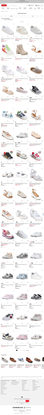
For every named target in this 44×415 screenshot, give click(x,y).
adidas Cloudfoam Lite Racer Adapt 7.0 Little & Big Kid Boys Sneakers (36, 99)
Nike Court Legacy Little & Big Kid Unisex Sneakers (21, 326)
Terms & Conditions (16, 413)
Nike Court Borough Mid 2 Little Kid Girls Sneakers (21, 306)
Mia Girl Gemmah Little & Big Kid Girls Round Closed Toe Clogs (36, 79)
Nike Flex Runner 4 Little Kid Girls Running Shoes (7, 265)
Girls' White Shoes (13, 376)
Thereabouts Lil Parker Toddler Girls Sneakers (6, 59)
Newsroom (34, 385)
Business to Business (36, 381)
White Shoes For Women (18, 376)
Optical (23, 387)
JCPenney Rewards (3, 384)
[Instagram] (15, 407)
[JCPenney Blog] (22, 407)
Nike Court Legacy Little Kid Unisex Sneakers (36, 345)
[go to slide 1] (7, 96)
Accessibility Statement (22, 411)
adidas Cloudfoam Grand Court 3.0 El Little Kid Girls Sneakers (21, 243)
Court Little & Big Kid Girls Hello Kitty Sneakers (21, 79)
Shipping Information (4, 387)
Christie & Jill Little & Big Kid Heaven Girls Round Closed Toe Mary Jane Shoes (7, 79)
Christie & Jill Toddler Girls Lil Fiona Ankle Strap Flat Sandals (7, 203)
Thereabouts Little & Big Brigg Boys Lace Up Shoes (35, 39)
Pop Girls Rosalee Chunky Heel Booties (21, 58)
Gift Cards (2, 391)
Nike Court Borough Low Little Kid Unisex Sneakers (21, 144)
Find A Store (23, 381)
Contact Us (2, 385)
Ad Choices (21, 413)
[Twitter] (13, 407)
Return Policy (3, 386)
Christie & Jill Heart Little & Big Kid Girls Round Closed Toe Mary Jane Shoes (35, 224)
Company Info (35, 384)
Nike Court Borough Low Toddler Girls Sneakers (20, 285)
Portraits (23, 386)
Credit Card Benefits (14, 384)
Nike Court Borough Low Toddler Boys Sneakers (35, 265)
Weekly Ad (23, 384)
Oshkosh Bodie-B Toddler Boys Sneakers (7, 345)
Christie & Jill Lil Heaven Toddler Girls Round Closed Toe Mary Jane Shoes (21, 224)
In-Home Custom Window (25, 390)
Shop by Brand (35, 389)
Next (27, 350)
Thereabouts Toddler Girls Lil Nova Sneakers (21, 38)
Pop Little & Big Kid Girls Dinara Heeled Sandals (21, 164)
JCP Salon (23, 385)
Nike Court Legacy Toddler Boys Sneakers (7, 183)
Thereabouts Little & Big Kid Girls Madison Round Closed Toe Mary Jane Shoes (35, 144)
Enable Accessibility (3, 3)
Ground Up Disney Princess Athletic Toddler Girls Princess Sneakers (7, 243)
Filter (11, 16)
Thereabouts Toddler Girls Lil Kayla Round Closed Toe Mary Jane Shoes (21, 203)
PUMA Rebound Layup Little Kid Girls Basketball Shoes (34, 326)
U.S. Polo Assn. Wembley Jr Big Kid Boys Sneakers (21, 99)
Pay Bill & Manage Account (15, 381)
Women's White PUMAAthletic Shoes (25, 376)
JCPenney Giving (35, 387)
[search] (27, 5)
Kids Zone (23, 389)
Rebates (2, 392)
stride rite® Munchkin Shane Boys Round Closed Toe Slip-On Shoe (35, 285)
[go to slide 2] (8, 96)
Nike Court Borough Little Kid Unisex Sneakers (7, 285)
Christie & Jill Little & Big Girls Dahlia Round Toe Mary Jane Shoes (7, 144)
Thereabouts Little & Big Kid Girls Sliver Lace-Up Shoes (7, 39)
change (11, 19)
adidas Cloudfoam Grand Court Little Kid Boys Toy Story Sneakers (21, 124)
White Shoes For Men (7, 376)
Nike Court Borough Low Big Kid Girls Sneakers (6, 306)
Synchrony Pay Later (4, 389)
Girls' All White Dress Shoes (33, 376)
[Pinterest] (19, 407)
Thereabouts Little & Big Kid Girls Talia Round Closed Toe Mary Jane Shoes (7, 99)
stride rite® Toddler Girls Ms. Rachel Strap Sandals (7, 124)
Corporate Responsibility (36, 386)
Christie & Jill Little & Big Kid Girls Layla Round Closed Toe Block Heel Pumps (35, 203)
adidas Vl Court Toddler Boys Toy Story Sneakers (7, 164)
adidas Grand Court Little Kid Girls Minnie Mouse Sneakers (35, 164)
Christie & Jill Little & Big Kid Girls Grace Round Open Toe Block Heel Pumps (35, 184)
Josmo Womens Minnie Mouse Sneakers (7, 325)
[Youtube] (20, 407)
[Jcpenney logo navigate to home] (4, 5)
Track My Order (3, 381)
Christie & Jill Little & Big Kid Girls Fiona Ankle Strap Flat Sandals (36, 59)
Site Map (34, 390)
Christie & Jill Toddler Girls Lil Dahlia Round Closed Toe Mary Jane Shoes (7, 224)
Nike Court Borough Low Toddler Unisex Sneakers (35, 306)
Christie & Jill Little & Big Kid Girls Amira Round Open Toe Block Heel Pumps (35, 124)
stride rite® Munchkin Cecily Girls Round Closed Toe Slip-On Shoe (21, 184)
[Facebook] (17, 407)
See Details (22, 403)
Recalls (2, 390)
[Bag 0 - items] (42, 5)
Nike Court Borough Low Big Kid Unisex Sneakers (36, 243)
